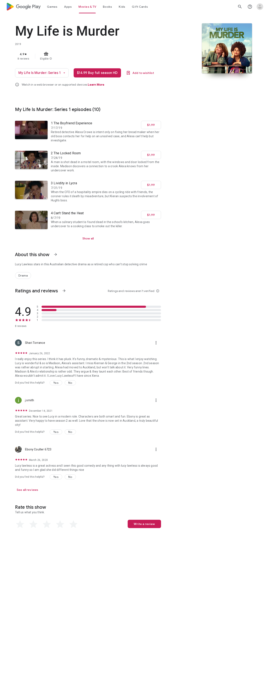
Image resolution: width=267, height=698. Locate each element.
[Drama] (23, 275)
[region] (98, 56)
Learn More (96, 84)
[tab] (52, 6)
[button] (56, 382)
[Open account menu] (260, 7)
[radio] (20, 524)
